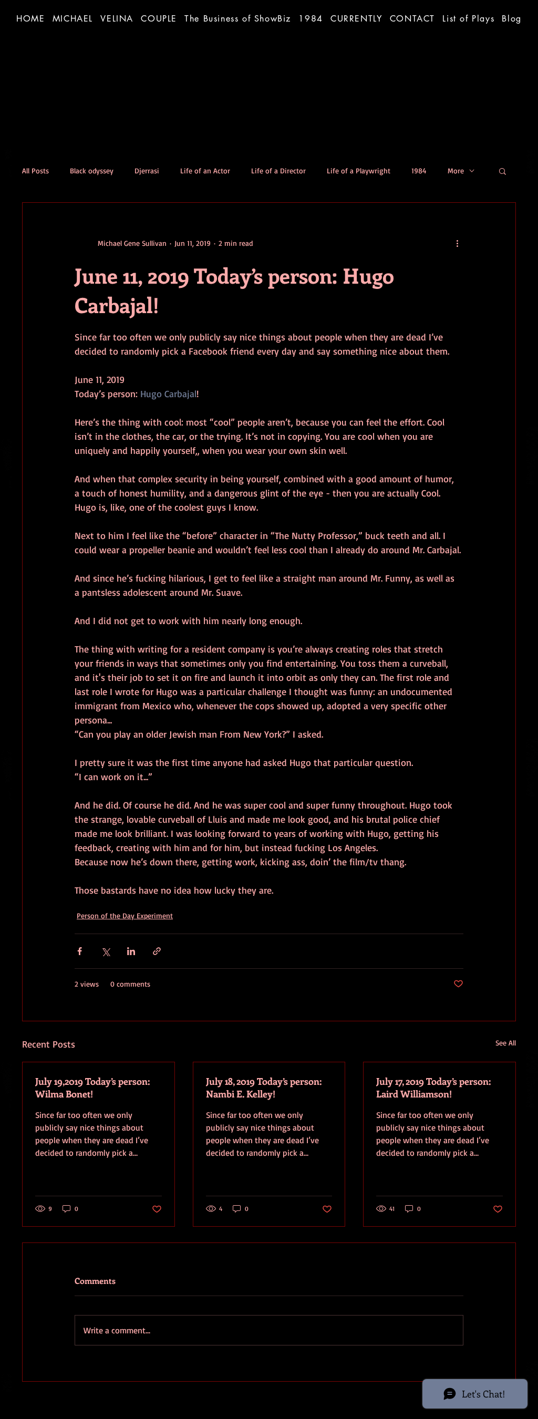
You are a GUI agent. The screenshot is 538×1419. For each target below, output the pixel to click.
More (456, 170)
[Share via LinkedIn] (131, 951)
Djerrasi (146, 170)
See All (505, 1042)
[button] (238, 18)
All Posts (35, 170)
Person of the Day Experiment (125, 915)
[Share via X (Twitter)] (105, 951)
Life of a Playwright (358, 170)
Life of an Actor (205, 170)
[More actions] (457, 242)
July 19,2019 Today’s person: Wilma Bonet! (92, 1087)
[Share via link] (157, 951)
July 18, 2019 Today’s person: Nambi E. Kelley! (264, 1087)
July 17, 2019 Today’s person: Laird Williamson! (433, 1087)
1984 (419, 170)
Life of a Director (278, 170)
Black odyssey (91, 170)
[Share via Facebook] (80, 951)
